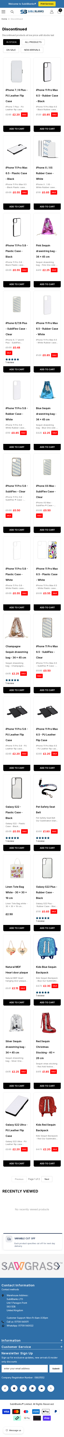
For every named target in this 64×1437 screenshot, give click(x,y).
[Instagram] (14, 1388)
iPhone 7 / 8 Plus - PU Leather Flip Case (16, 95)
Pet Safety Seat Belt (45, 809)
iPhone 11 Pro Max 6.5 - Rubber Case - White (47, 329)
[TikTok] (32, 1388)
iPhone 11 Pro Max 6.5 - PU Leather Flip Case (47, 734)
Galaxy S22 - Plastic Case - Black (14, 812)
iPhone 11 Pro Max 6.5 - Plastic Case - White (47, 574)
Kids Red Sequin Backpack (46, 1127)
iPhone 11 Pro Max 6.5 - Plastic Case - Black (16, 173)
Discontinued (17, 19)
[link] (32, 1266)
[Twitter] (50, 1388)
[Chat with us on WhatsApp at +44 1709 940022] (3, 1325)
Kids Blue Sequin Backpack (46, 969)
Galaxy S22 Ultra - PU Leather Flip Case (16, 1130)
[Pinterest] (23, 1388)
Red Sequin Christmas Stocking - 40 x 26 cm (45, 1050)
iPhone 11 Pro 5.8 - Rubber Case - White (17, 414)
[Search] (12, 12)
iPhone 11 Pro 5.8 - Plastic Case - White (17, 574)
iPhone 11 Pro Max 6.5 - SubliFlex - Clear (47, 652)
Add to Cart (16, 129)
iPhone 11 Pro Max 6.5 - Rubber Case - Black (47, 95)
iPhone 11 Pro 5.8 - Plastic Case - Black (17, 251)
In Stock (11, 42)
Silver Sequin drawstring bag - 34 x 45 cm (16, 1047)
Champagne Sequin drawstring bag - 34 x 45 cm (17, 652)
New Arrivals (32, 50)
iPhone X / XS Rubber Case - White (45, 173)
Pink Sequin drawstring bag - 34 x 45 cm (46, 251)
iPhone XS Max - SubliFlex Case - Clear (46, 491)
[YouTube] (41, 1388)
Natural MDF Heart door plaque (17, 969)
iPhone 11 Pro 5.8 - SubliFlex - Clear (17, 488)
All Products (33, 42)
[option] (32, 1266)
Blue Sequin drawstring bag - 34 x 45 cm (46, 414)
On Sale (11, 50)
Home (4, 19)
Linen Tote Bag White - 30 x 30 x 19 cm (16, 892)
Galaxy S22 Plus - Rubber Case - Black (46, 892)
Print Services (47, 4)
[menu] (3, 12)
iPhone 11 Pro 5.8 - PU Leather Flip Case (17, 734)
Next (47, 1179)
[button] (58, 1266)
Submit (55, 1368)
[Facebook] (5, 1388)
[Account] (51, 11)
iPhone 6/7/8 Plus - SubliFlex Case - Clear (16, 329)
